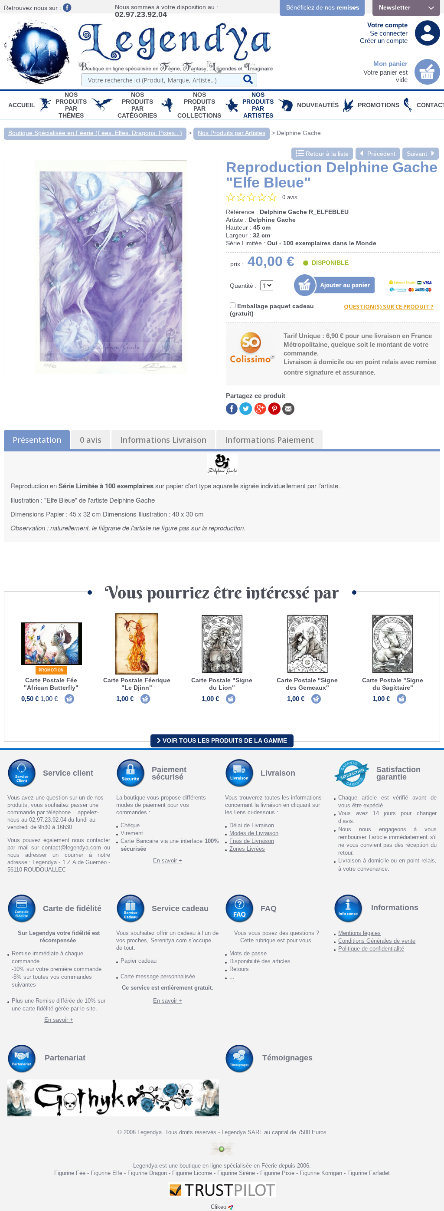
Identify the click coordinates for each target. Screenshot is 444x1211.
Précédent (381, 153)
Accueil (21, 105)
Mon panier (390, 63)
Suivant (417, 153)
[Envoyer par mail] (288, 408)
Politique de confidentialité (371, 948)
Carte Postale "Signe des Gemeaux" (307, 684)
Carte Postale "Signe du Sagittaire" (392, 684)
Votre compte (387, 25)
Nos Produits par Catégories (137, 105)
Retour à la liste (326, 153)
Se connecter (389, 33)
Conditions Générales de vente (376, 941)
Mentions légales (359, 933)
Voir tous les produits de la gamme (224, 740)
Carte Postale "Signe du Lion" (221, 684)
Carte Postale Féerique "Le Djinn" (136, 684)
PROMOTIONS (378, 105)
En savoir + (167, 860)
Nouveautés (318, 105)
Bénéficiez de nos (322, 7)
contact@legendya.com (71, 847)
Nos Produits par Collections (199, 105)
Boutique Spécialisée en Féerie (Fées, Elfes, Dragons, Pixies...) (95, 132)
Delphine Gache (299, 132)
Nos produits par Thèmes (71, 105)
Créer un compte (384, 40)
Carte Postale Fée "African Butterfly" (51, 684)
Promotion (51, 670)
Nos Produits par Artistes (258, 105)
